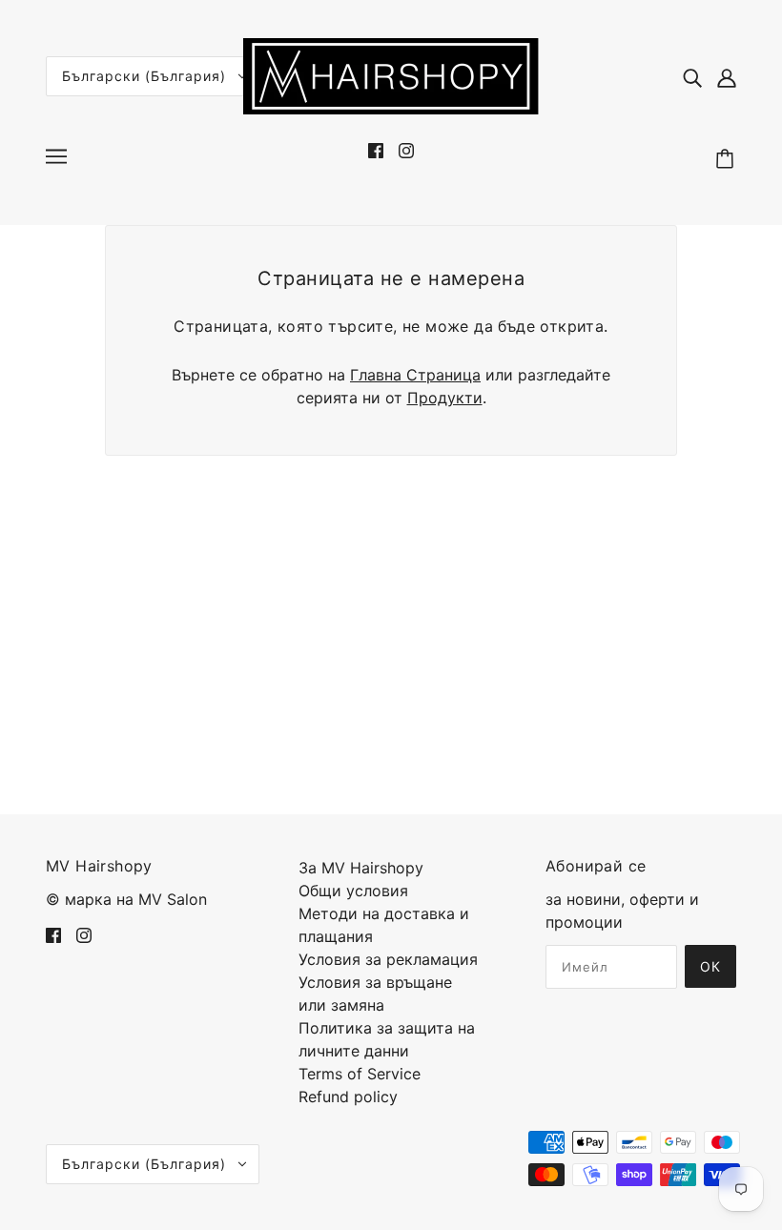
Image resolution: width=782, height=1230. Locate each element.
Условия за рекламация (388, 959)
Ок (710, 966)
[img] (692, 76)
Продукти (445, 397)
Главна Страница (415, 374)
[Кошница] (727, 159)
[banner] (391, 74)
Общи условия (353, 890)
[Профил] (727, 76)
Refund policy (348, 1096)
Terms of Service (359, 1073)
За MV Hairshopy (360, 867)
